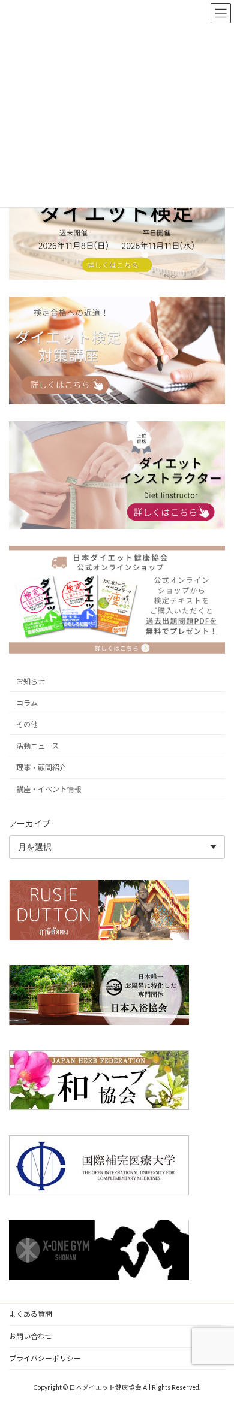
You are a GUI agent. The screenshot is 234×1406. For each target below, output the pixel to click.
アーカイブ (29, 823)
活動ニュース (37, 746)
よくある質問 (30, 1314)
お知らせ (30, 680)
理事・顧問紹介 (41, 767)
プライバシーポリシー (45, 1358)
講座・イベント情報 (48, 789)
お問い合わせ (30, 1336)
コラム (27, 702)
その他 (27, 724)
